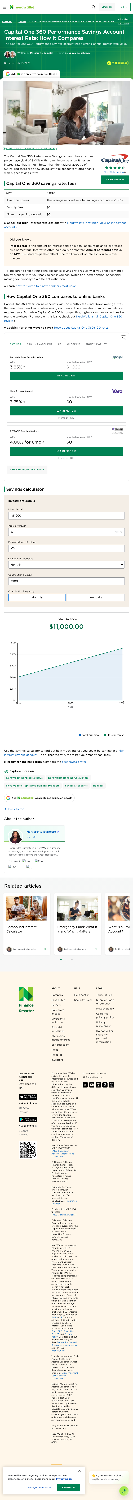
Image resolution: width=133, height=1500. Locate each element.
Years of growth (17, 526)
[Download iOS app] (28, 1097)
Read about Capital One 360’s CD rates (81, 327)
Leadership (58, 1000)
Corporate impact (57, 1012)
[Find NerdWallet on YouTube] (91, 1085)
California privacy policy (105, 1015)
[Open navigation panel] (4, 7)
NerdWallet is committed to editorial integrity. (31, 148)
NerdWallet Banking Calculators (68, 777)
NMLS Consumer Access (64, 1214)
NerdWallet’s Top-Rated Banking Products (33, 785)
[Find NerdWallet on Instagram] (98, 1085)
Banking (7, 21)
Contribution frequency (21, 591)
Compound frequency (20, 558)
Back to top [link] (16, 809)
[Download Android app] (28, 1119)
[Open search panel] (93, 7)
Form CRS (56, 1331)
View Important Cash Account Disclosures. (64, 1376)
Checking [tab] (74, 344)
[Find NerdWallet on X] (85, 1085)
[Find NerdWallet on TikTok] (111, 1085)
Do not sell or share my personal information (104, 1036)
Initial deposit (15, 509)
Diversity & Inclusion (58, 1020)
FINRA (54, 1317)
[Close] (128, 1471)
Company (57, 995)
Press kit (56, 1054)
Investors (57, 1059)
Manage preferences (39, 1487)
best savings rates (74, 761)
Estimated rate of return (22, 542)
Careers (56, 1005)
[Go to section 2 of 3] (66, 959)
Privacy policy (105, 1008)
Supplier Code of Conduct (105, 1002)
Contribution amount (20, 575)
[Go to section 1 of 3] (61, 959)
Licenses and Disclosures (62, 1155)
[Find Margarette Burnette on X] (28, 837)
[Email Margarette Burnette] (34, 837)
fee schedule (70, 1345)
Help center (81, 995)
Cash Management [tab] (39, 344)
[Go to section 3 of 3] (72, 959)
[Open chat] (124, 1491)
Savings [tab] (15, 344)
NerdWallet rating (114, 172)
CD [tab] (60, 344)
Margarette (40, 831)
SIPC (61, 1317)
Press (54, 1049)
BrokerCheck (58, 1350)
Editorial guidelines (57, 1029)
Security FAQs (83, 1000)
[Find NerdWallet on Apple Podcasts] (105, 1085)
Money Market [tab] (96, 344)
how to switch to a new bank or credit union (46, 286)
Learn (22, 21)
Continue (68, 1487)
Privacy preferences (103, 1024)
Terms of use (104, 995)
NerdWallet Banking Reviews (24, 777)
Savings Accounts (76, 785)
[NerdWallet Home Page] (21, 7)
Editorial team (60, 1044)
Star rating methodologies (60, 1038)
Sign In (107, 7)
